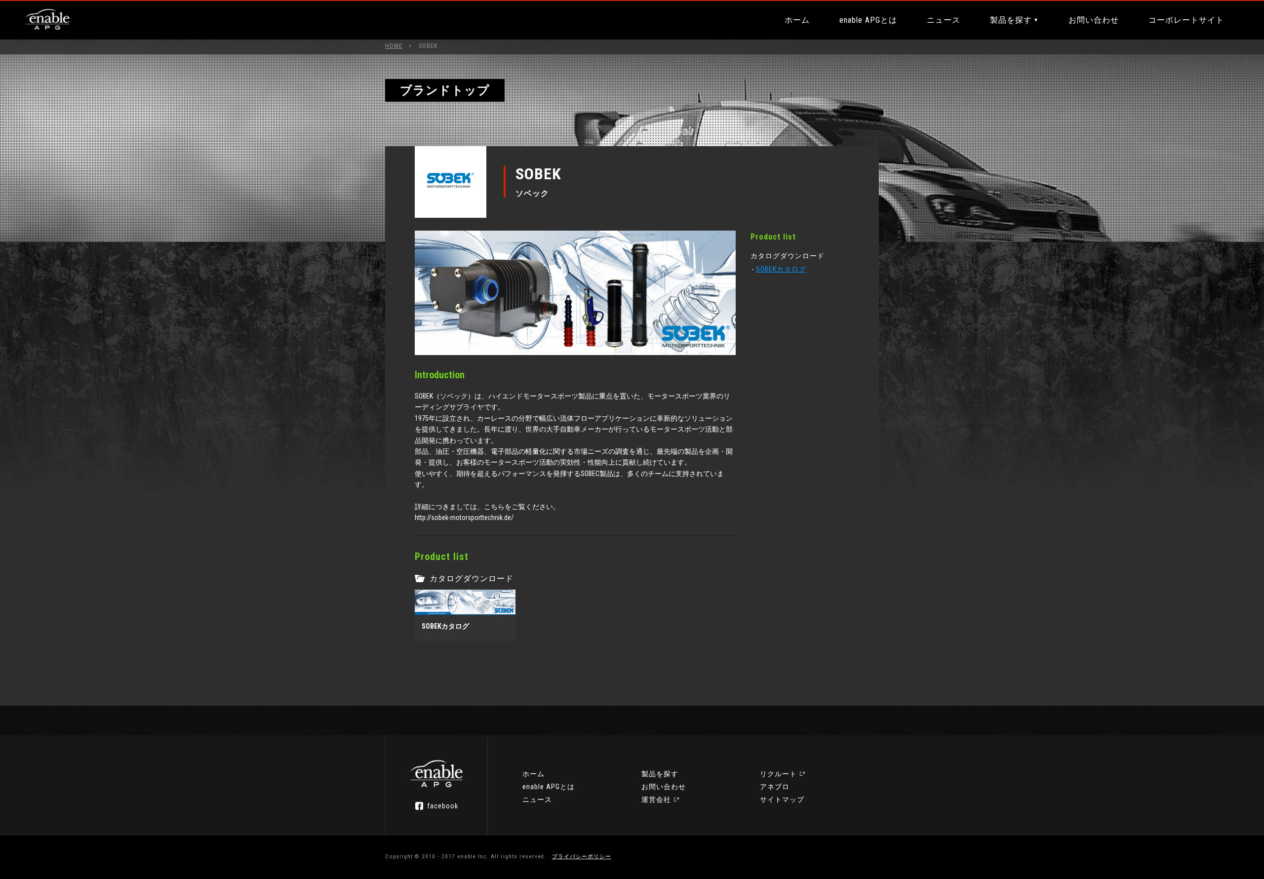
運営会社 (656, 799)
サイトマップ (782, 799)
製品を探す (1011, 20)
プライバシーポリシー (581, 856)
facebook (442, 806)
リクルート (778, 774)
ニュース (943, 20)
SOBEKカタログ (781, 269)
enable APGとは (868, 20)
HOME (393, 45)
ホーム (797, 20)
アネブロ (775, 787)
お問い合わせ (1093, 20)
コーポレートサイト (1186, 20)
